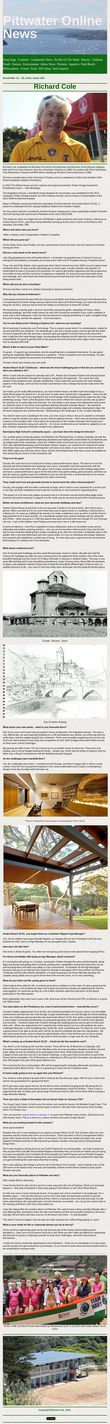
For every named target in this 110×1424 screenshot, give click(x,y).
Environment (31, 64)
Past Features (60, 68)
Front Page (9, 59)
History (85, 59)
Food (34, 68)
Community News (42, 59)
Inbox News (48, 64)
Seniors (16, 64)
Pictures (62, 64)
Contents (23, 59)
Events (24, 68)
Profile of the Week (66, 59)
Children (97, 59)
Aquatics (74, 64)
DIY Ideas (45, 68)
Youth (6, 64)
